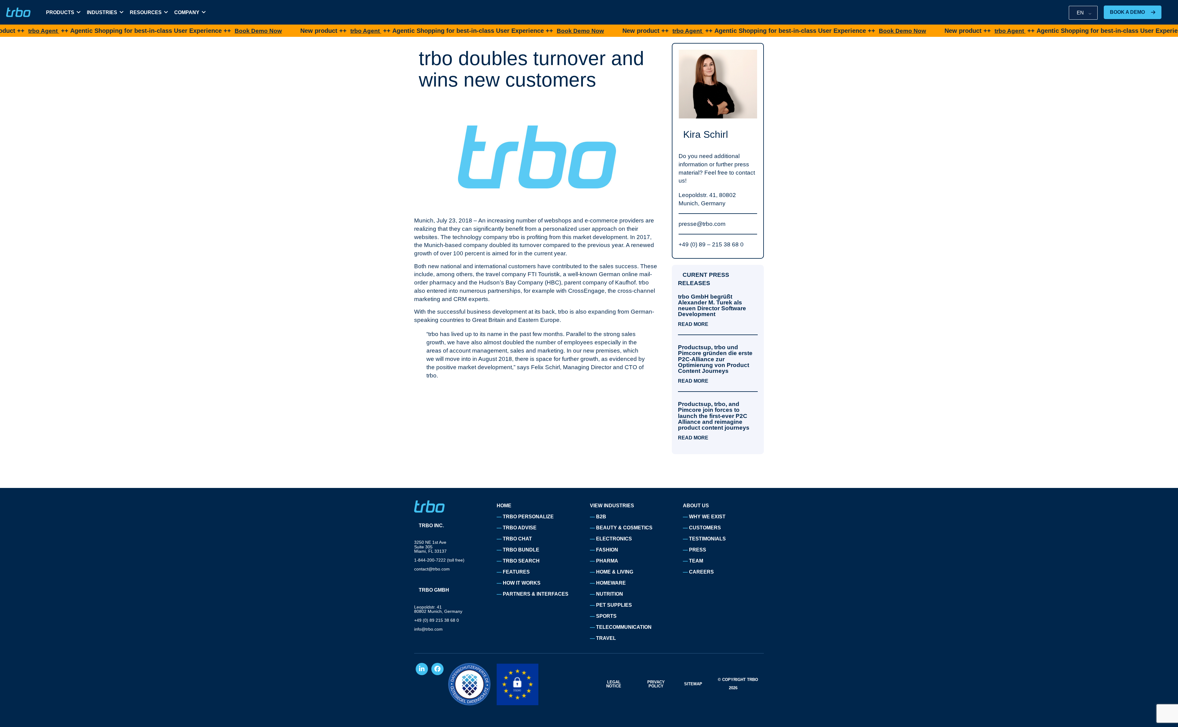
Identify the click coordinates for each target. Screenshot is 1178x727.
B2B (601, 516)
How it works (522, 583)
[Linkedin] (422, 669)
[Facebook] (437, 669)
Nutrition (609, 594)
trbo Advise (520, 527)
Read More (693, 324)
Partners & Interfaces (535, 594)
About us (696, 505)
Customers (705, 527)
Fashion (607, 549)
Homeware (611, 583)
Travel (606, 638)
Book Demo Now (226, 31)
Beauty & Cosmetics (624, 527)
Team (696, 560)
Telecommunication (624, 627)
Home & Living (614, 571)
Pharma (607, 560)
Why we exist (707, 516)
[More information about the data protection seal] (469, 684)
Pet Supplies (614, 605)
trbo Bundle (521, 549)
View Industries (612, 505)
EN (1080, 12)
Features (516, 571)
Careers (701, 571)
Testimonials (707, 538)
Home (504, 505)
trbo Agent (334, 31)
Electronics (614, 538)
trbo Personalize (528, 516)
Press (697, 549)
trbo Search (521, 560)
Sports (606, 616)
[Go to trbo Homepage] (18, 12)
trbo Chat (517, 538)
